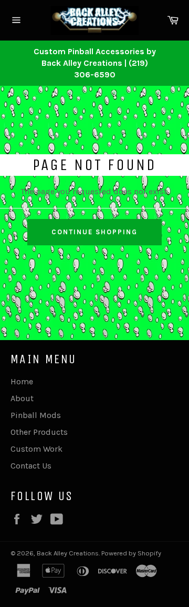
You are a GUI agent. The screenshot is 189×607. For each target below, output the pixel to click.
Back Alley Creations (68, 553)
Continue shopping (94, 232)
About (22, 398)
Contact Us (30, 466)
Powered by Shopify (131, 553)
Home (21, 381)
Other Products (39, 432)
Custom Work (36, 449)
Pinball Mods (35, 415)
